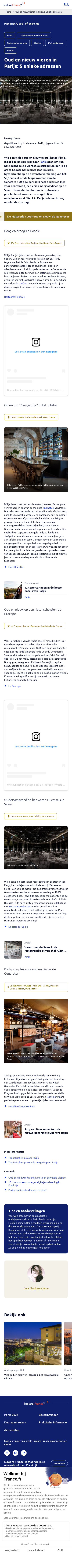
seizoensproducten (19, 906)
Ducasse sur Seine (18, 926)
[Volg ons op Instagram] (7, 1453)
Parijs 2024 (11, 1415)
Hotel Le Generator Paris (21, 1106)
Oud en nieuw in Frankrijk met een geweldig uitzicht (37, 1177)
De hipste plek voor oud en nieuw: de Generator (38, 216)
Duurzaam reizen (15, 1422)
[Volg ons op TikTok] (24, 1453)
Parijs (43, 161)
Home (8, 11)
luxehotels (48, 507)
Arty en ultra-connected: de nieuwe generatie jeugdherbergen (46, 1130)
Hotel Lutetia (15, 566)
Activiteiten (11, 1430)
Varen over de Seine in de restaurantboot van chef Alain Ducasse (43, 950)
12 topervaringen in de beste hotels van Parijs (43, 589)
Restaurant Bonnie (14, 296)
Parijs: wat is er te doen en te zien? (27, 1189)
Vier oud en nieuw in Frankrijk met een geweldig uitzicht (31, 1376)
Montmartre (53, 1096)
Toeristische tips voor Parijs (23, 1157)
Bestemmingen (48, 1415)
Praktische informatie (53, 1422)
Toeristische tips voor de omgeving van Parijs (33, 1162)
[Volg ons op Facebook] (15, 1453)
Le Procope (14, 686)
